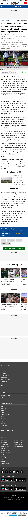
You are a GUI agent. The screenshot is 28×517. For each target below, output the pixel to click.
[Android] (21, 0)
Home (2, 7)
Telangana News (18, 444)
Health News (4, 425)
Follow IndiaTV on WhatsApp (13, 248)
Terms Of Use (12, 497)
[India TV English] (15, 3)
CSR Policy (10, 499)
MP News (3, 448)
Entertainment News (6, 414)
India (12, 7)
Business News (4, 423)
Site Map (5, 497)
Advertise (3, 373)
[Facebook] (2, 471)
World (17, 7)
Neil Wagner (11, 240)
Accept (13, 515)
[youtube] (13, 471)
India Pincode (4, 397)
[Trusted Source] (13, 72)
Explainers (3, 421)
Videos (8, 7)
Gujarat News (4, 459)
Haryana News (4, 444)
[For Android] (7, 489)
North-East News (5, 450)
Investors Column (5, 379)
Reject (22, 515)
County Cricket (6, 243)
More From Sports (14, 265)
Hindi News (4, 381)
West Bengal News (18, 446)
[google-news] (21, 471)
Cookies (4, 512)
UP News (3, 454)
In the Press (4, 377)
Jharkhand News (5, 446)
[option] (14, 180)
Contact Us (4, 369)
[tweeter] (6, 471)
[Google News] (5, 72)
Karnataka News (5, 463)
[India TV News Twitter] (25, 0)
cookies (5, 515)
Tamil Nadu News (5, 452)
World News (4, 408)
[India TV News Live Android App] (7, 480)
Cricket (10, 20)
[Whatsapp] (22, 72)
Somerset (19, 240)
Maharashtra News (18, 440)
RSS (19, 499)
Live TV (3, 383)
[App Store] (20, 480)
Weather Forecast (5, 395)
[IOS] (20, 0)
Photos (2, 410)
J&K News (3, 461)
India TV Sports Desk (12, 34)
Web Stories (4, 388)
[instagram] (10, 471)
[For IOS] (20, 489)
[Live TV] (25, 3)
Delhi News (4, 442)
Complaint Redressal (6, 375)
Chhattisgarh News (5, 457)
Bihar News (4, 440)
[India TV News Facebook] (23, 0)
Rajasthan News (18, 442)
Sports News (4, 416)
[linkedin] (17, 471)
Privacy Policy (21, 497)
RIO (16, 499)
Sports (22, 7)
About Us (3, 371)
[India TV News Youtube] (26, 0)
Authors (3, 385)
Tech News (4, 419)
